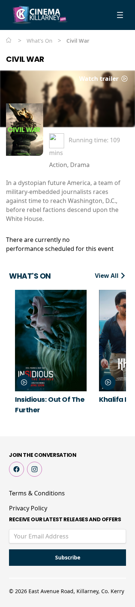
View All (107, 275)
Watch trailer (99, 79)
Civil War (25, 59)
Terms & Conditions (37, 493)
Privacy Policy (28, 508)
